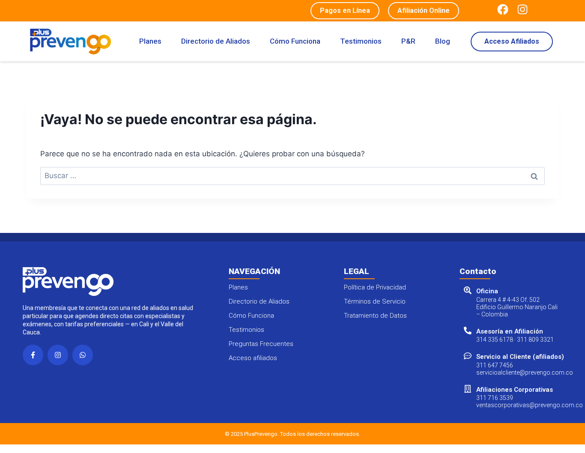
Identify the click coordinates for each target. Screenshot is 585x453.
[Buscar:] (292, 175)
